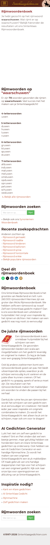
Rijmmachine (10, 498)
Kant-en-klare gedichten (17, 489)
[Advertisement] (25, 59)
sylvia (12, 250)
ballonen (14, 247)
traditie (13, 240)
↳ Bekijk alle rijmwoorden (16, 197)
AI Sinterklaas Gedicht (15, 493)
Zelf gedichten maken (15, 502)
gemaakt (14, 237)
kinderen (14, 243)
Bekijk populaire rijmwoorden (19, 259)
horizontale (15, 253)
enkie (12, 256)
